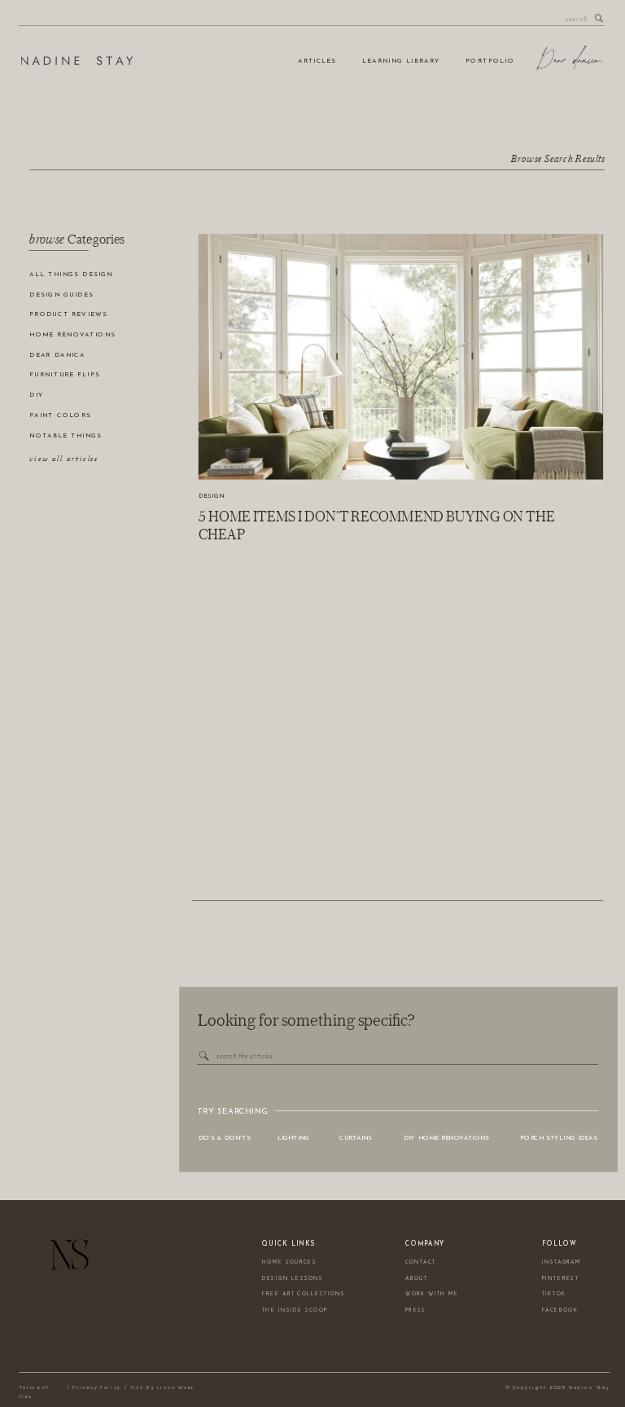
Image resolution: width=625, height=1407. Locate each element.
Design (212, 496)
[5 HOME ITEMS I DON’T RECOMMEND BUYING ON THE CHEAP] (401, 356)
